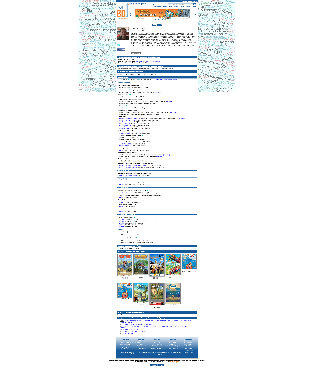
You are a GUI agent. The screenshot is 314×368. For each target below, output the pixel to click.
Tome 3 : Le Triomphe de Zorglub (128, 167)
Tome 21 (121, 224)
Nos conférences (157, 344)
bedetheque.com (173, 348)
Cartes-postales (141, 345)
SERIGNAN (123, 328)
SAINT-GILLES (149, 324)
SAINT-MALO (149, 321)
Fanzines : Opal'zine (141, 342)
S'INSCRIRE (184, 1)
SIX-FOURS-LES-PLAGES (163, 321)
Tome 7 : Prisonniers (125, 128)
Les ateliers (157, 342)
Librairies (165, 6)
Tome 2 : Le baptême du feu (127, 120)
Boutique (188, 6)
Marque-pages (141, 348)
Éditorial (125, 341)
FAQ (130, 353)
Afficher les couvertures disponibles (166, 79)
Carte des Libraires (125, 344)
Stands (171, 6)
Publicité (124, 353)
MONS (127, 324)
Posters (141, 344)
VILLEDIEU (175, 321)
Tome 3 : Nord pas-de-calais (127, 193)
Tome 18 (121, 221)
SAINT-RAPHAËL (140, 331)
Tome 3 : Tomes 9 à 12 (125, 144)
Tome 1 (121, 202)
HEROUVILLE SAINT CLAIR (169, 326)
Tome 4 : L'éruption (124, 123)
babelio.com (172, 344)
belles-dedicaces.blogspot (172, 345)
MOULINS (140, 321)
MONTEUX (134, 324)
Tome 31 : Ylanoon (124, 108)
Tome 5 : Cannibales (125, 125)
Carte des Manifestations (125, 342)
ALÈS (127, 321)
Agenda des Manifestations (125, 348)
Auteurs (176, 6)
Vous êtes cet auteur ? (161, 51)
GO (195, 4)
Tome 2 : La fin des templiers (127, 97)
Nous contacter (176, 353)
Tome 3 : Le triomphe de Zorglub (128, 175)
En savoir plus (174, 362)
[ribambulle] (170, 101)
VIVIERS (131, 322)
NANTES (136, 329)
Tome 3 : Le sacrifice (125, 122)
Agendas (182, 6)
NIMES (141, 324)
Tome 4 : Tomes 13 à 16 (125, 145)
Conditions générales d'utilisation (153, 355)
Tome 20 (121, 223)
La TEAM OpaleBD (157, 348)
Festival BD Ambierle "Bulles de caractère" (147, 61)
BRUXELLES (129, 333)
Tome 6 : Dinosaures (125, 127)
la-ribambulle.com (172, 342)
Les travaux (157, 341)
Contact (194, 6)
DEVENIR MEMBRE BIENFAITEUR (158, 353)
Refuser (160, 365)
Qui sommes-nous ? (140, 353)
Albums (141, 341)
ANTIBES (138, 326)
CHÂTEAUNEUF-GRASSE (151, 326)
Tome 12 (121, 220)
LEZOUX (133, 321)
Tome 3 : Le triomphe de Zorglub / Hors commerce (133, 165)
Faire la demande (135, 53)
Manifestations (158, 6)
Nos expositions (157, 345)
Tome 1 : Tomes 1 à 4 (125, 133)
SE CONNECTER (192, 1)
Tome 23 (121, 226)
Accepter (153, 365)
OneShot (121, 150)
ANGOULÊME (129, 326)
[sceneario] (158, 92)
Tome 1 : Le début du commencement (129, 118)
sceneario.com (172, 341)
